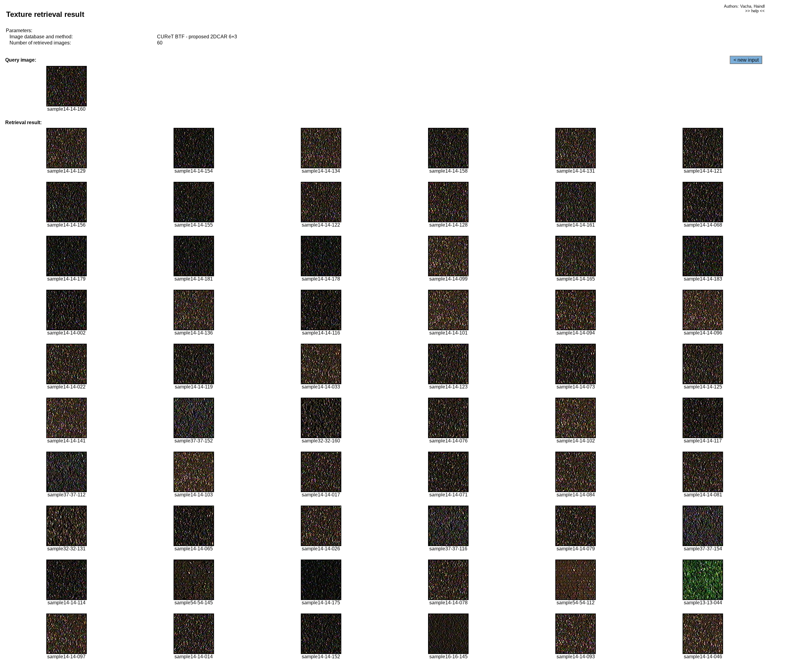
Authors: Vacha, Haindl (744, 6)
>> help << (755, 11)
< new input (746, 60)
